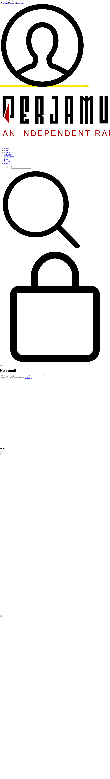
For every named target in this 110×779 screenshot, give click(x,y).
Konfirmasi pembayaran (13, 402)
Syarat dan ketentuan (12, 409)
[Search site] (41, 250)
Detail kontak (9, 423)
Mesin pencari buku (12, 399)
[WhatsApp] (1, 449)
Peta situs (8, 435)
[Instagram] (4, 449)
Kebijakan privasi (11, 425)
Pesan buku (9, 418)
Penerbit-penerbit (11, 397)
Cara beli (7, 394)
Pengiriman (8, 404)
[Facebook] (2, 449)
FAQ (6, 392)
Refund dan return (11, 407)
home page (28, 378)
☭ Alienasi (28, 778)
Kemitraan (8, 428)
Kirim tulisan (9, 420)
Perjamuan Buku (18, 778)
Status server (9, 433)
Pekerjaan (8, 430)
